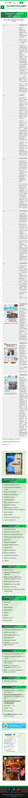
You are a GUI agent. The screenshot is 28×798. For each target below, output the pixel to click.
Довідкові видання (9, 553)
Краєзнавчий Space (10, 505)
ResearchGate (8, 620)
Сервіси (6, 560)
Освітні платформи (10, 550)
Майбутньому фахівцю (11, 494)
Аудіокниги (7, 539)
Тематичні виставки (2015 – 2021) (14, 654)
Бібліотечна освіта (9, 632)
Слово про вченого (10, 520)
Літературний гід (9, 500)
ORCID (6, 612)
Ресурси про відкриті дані (11, 581)
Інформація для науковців (12, 584)
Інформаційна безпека (11, 555)
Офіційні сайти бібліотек (11, 545)
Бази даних (7, 602)
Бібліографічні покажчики (12, 635)
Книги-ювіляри (8, 512)
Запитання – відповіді (10, 681)
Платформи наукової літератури (14, 537)
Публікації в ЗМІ (9, 637)
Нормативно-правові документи (14, 629)
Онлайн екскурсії (9, 497)
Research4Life (8, 610)
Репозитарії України (10, 529)
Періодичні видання (10, 542)
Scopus (6, 605)
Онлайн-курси (8, 547)
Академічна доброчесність (12, 485)
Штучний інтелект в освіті (12, 532)
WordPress (19, 796)
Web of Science (8, 607)
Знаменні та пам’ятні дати (12, 517)
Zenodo (6, 615)
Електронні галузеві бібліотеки (13, 534)
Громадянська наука (10, 586)
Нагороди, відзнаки (10, 640)
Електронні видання (10, 558)
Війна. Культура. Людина (11, 502)
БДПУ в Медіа (8, 515)
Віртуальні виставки (10, 492)
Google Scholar (8, 618)
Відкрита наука (8, 570)
